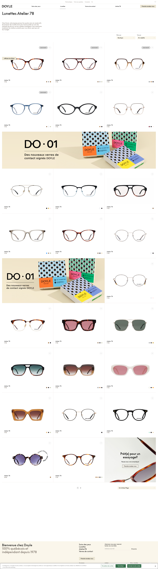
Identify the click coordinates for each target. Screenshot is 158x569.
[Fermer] (155, 566)
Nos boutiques (68, 2)
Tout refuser (121, 566)
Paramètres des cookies (107, 566)
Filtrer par (118, 35)
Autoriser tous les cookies (134, 566)
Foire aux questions (78, 2)
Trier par (139, 35)
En (92, 2)
